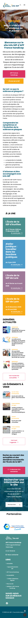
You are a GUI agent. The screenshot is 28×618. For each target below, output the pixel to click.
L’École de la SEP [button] (14, 81)
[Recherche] (19, 5)
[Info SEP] (11, 5)
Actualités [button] (10, 563)
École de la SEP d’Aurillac (16, 421)
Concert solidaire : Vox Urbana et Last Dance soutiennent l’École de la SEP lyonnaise (18, 366)
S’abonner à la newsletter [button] (15, 470)
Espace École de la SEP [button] (12, 567)
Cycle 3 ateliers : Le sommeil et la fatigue (18, 432)
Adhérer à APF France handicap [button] (13, 587)
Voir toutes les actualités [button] (14, 377)
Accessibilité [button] (10, 575)
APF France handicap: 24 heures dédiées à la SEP (18, 330)
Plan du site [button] (10, 584)
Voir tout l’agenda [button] (14, 441)
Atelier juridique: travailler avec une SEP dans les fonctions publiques (18, 410)
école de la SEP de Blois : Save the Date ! (18, 397)
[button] (24, 5)
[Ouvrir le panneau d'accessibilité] (24, 611)
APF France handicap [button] (14, 74)
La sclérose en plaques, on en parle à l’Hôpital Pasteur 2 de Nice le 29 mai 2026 (18, 342)
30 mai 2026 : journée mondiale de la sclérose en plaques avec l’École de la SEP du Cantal (18, 354)
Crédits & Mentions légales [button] (13, 579)
